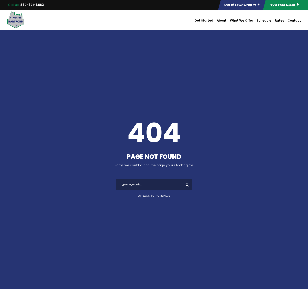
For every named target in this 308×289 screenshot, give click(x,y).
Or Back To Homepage (154, 196)
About (221, 20)
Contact (294, 20)
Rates (279, 20)
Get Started (203, 20)
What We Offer (241, 20)
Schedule (264, 20)
